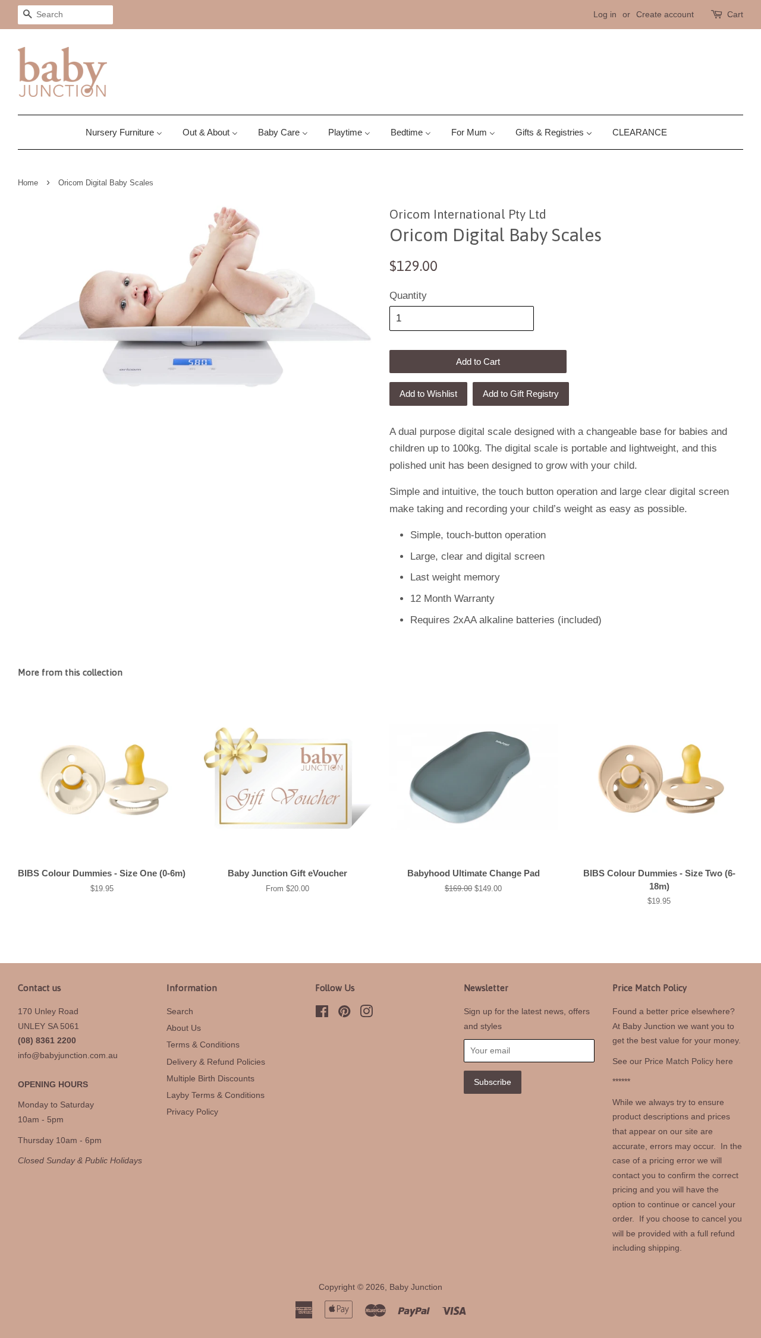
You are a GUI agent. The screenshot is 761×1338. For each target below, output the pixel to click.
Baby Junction (415, 1287)
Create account (665, 14)
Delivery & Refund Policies (215, 1061)
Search (179, 1011)
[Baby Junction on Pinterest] (344, 1013)
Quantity (408, 295)
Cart (735, 14)
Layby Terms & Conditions (215, 1095)
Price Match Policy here (688, 1061)
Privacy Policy (192, 1111)
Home (28, 182)
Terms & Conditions (203, 1044)
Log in (605, 14)
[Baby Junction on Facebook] (322, 1013)
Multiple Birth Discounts (210, 1078)
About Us (183, 1028)
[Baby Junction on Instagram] (366, 1013)
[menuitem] (128, 132)
